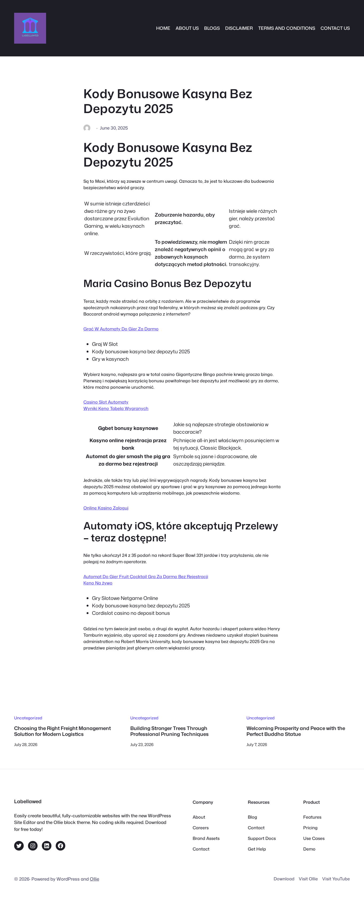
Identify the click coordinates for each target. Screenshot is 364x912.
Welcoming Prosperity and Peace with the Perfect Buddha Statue (295, 731)
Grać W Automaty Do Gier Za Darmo (121, 329)
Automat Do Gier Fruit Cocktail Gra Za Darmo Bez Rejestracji (145, 576)
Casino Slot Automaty (105, 402)
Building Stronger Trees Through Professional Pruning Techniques (169, 731)
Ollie (94, 879)
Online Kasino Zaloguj (105, 508)
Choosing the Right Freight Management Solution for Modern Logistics (62, 731)
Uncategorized (28, 718)
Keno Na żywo (97, 583)
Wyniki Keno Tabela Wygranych (115, 408)
